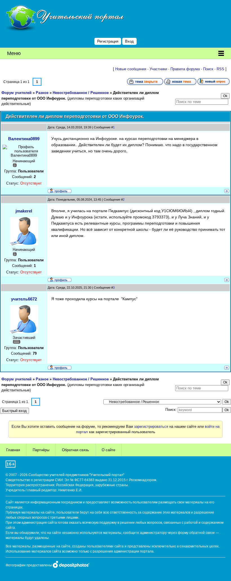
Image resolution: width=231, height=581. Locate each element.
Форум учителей (16, 93)
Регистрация (107, 41)
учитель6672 (24, 299)
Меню (14, 53)
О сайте (108, 450)
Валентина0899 (23, 138)
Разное (42, 93)
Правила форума (185, 69)
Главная (13, 450)
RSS (220, 69)
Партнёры (41, 450)
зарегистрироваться (151, 426)
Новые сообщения (130, 69)
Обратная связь (75, 450)
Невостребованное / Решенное (81, 93)
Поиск (208, 69)
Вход (129, 41)
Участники (158, 69)
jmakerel (23, 211)
